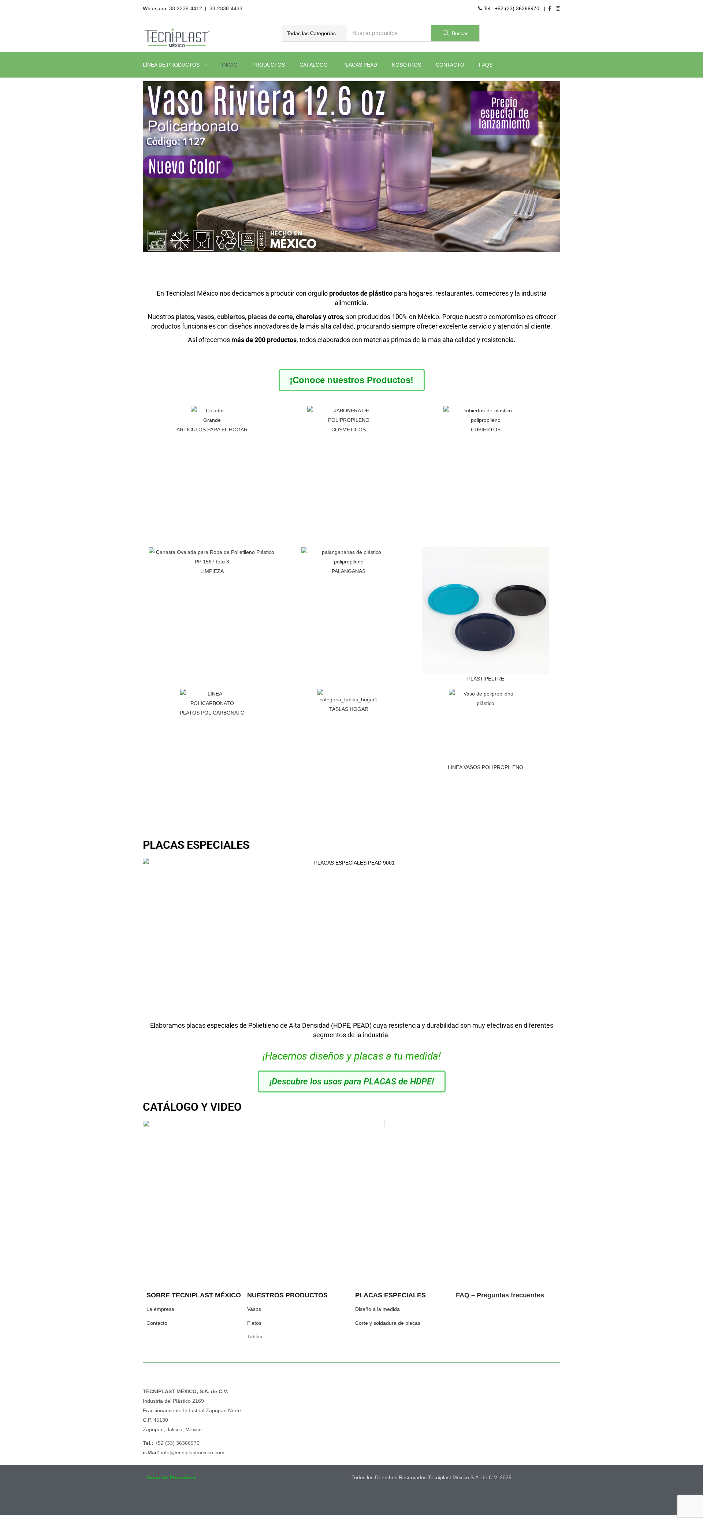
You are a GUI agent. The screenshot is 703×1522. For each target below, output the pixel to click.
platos (185, 316)
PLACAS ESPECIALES (196, 845)
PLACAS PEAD (359, 65)
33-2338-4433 (225, 8)
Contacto (156, 1323)
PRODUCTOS (268, 65)
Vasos (254, 1309)
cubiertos (231, 316)
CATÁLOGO (314, 65)
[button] (314, 33)
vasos (205, 316)
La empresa (160, 1309)
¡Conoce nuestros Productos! (351, 380)
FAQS (485, 65)
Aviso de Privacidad (171, 1477)
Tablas (254, 1336)
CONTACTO (450, 65)
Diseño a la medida (377, 1309)
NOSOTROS (406, 65)
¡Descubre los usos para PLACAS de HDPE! (351, 1081)
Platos (254, 1323)
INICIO (230, 65)
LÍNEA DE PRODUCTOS (172, 65)
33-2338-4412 (185, 8)
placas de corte (270, 316)
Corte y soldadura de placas (387, 1323)
